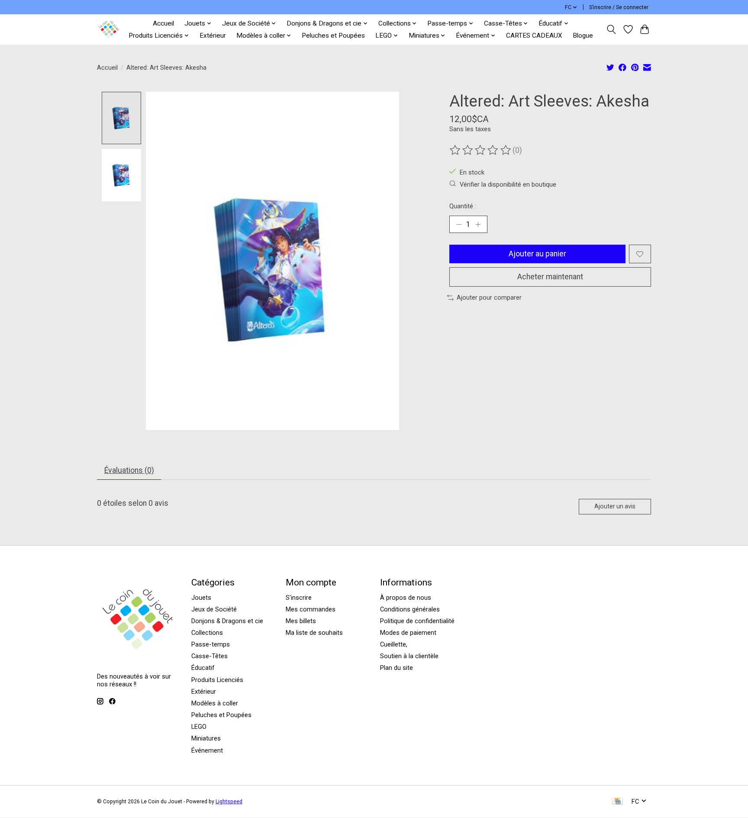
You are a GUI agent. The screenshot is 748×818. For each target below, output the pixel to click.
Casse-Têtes (209, 656)
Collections (207, 633)
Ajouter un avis (614, 506)
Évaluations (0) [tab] (129, 470)
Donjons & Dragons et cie (227, 621)
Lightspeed (229, 802)
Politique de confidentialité (417, 621)
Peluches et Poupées (333, 35)
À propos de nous (405, 597)
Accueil (163, 23)
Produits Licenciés (217, 680)
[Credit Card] (617, 802)
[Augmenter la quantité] (478, 224)
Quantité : (462, 206)
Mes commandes (310, 609)
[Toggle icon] (611, 29)
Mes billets (301, 621)
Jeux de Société (214, 609)
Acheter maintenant (550, 276)
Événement (207, 750)
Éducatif (203, 668)
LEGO (198, 727)
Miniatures (206, 738)
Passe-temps (210, 644)
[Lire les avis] (481, 150)
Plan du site (396, 668)
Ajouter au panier (537, 253)
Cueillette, (393, 644)
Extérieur (213, 35)
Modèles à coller (214, 703)
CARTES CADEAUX (534, 35)
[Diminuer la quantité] (459, 224)
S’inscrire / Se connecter (618, 7)
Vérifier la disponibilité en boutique (508, 184)
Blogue (583, 35)
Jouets (201, 597)
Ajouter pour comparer (489, 297)
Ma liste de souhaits (314, 633)
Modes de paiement (408, 633)
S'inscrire (299, 597)
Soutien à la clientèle (409, 656)
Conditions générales (410, 609)
